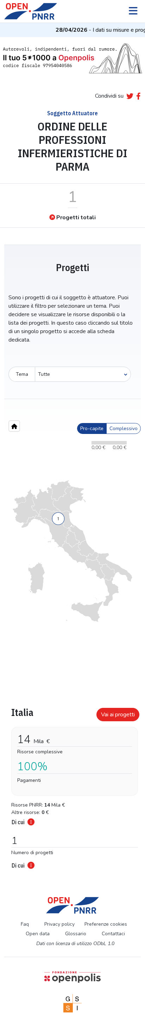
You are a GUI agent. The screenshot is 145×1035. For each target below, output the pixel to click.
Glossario (75, 933)
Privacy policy (59, 924)
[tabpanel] (72, 786)
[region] (72, 558)
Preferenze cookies (105, 924)
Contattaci (113, 933)
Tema (22, 374)
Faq (25, 924)
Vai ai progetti (118, 714)
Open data (38, 933)
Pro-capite (91, 428)
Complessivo (123, 428)
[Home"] (14, 426)
